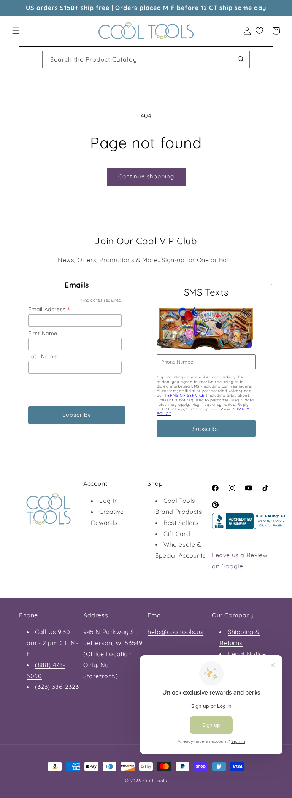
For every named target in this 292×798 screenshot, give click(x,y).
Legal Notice (247, 654)
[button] (16, 30)
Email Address (49, 309)
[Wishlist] (259, 30)
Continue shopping (146, 176)
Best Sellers (180, 522)
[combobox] (146, 59)
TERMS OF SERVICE (185, 395)
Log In (108, 500)
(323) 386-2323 (57, 686)
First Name (42, 333)
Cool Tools (155, 780)
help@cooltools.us (175, 632)
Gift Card (176, 533)
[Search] (241, 59)
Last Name (42, 356)
